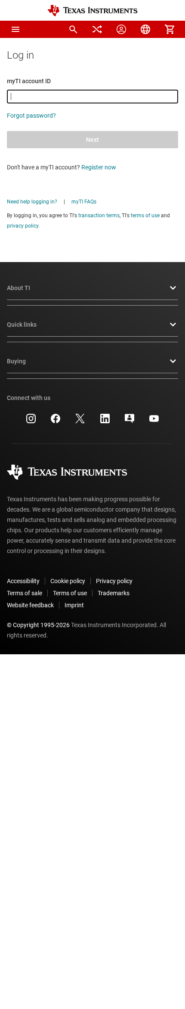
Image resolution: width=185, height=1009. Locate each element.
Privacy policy (114, 581)
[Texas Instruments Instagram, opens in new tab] (31, 421)
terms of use (145, 215)
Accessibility (23, 581)
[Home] (92, 10)
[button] (15, 29)
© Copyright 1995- (38, 625)
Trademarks (114, 593)
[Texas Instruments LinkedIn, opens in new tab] (105, 421)
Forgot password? (31, 115)
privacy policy (22, 226)
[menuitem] (73, 29)
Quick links (22, 324)
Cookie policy (67, 581)
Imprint (74, 605)
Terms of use (70, 593)
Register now (98, 167)
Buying (16, 361)
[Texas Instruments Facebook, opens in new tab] (55, 421)
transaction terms (99, 215)
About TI (18, 287)
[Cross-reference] (97, 29)
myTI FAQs (83, 202)
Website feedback (30, 605)
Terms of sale (24, 593)
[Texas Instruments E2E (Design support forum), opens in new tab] (129, 421)
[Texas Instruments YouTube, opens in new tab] (154, 421)
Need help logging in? (32, 202)
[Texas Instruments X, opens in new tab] (80, 421)
